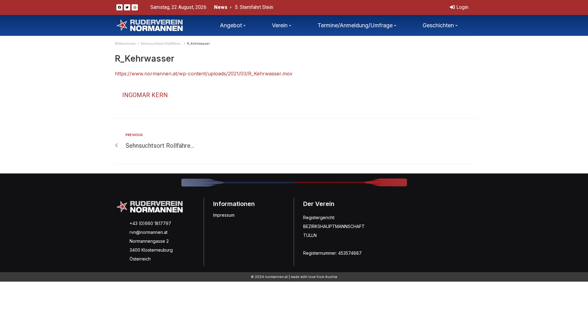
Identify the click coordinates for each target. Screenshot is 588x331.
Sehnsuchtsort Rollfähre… (161, 44)
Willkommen (125, 44)
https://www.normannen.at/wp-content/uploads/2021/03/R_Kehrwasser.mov (203, 73)
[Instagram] (135, 7)
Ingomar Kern (145, 95)
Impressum (224, 215)
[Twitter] (127, 7)
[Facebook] (119, 7)
